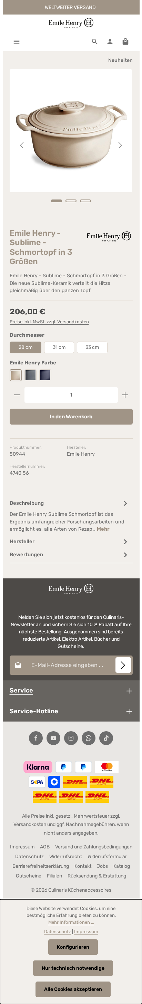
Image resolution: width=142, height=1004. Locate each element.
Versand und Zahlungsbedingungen (93, 847)
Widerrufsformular (107, 856)
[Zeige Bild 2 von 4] (71, 200)
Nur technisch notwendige (73, 968)
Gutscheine (28, 876)
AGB (45, 847)
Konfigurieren (73, 947)
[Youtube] (53, 738)
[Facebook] (36, 738)
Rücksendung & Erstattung (97, 876)
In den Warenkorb (71, 416)
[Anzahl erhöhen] (125, 395)
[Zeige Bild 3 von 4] (85, 200)
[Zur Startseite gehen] (71, 23)
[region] (71, 145)
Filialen (54, 876)
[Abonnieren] (123, 665)
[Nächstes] (119, 145)
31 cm (59, 347)
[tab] (69, 515)
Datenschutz (29, 856)
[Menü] (16, 41)
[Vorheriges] (22, 145)
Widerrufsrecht (65, 856)
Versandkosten (29, 824)
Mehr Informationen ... (71, 922)
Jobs (102, 866)
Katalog (121, 866)
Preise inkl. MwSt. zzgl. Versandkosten (49, 321)
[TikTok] (106, 738)
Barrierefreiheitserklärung (40, 866)
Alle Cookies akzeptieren (73, 989)
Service (21, 690)
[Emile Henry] (108, 236)
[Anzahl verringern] (17, 395)
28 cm (25, 347)
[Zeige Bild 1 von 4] (56, 200)
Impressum (22, 847)
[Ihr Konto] (110, 41)
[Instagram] (71, 738)
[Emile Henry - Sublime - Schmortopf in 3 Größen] (71, 130)
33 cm (92, 347)
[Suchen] (95, 41)
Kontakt (82, 866)
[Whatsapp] (88, 738)
